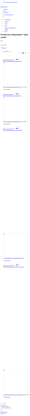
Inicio (2, 40)
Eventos (6, 21)
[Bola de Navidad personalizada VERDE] (16, 194)
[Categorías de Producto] (4, 10)
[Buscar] (4, 16)
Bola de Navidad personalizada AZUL (12, 87)
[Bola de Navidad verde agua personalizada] (16, 330)
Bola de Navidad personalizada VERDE (12, 258)
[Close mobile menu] (1, 410)
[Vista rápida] (18, 60)
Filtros (4, 48)
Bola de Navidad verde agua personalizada (13, 394)
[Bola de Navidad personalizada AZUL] (16, 73)
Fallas (6, 23)
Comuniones (7, 19)
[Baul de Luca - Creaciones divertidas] (4, 7)
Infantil (6, 29)
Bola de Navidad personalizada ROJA (11, 121)
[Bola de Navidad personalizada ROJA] (16, 108)
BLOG (6, 31)
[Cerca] (1, 405)
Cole (6, 25)
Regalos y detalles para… (10, 28)
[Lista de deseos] (16, 60)
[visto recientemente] (4, 403)
